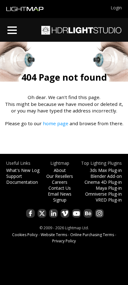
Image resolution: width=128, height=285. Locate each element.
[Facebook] (30, 213)
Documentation (22, 182)
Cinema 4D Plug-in (103, 182)
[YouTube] (76, 213)
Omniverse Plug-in (103, 194)
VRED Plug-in (109, 200)
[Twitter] (42, 213)
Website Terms (54, 234)
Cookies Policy (25, 234)
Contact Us (59, 188)
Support (14, 176)
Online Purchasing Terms (92, 234)
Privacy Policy (64, 241)
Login (116, 8)
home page (55, 123)
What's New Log (22, 170)
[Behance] (88, 213)
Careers (59, 182)
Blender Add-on (106, 176)
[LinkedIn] (53, 213)
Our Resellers (59, 176)
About (60, 170)
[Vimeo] (65, 213)
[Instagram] (99, 213)
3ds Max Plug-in (106, 170)
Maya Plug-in (109, 188)
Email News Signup (59, 197)
